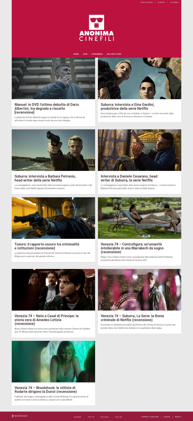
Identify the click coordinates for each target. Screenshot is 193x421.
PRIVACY (178, 416)
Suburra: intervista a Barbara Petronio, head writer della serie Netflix (45, 178)
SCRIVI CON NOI (146, 2)
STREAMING (97, 54)
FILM (85, 54)
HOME (76, 54)
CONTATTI (161, 2)
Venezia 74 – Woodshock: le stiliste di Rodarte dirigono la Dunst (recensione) (46, 390)
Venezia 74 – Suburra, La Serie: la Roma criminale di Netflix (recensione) (132, 318)
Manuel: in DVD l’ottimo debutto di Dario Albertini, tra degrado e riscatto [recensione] (47, 108)
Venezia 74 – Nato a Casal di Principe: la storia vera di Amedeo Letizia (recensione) (47, 320)
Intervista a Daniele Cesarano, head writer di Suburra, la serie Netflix (129, 178)
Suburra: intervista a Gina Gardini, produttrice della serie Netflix (127, 107)
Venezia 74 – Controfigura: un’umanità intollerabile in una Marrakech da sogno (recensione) (132, 248)
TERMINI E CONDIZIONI (150, 416)
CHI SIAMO (174, 2)
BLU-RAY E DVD (114, 54)
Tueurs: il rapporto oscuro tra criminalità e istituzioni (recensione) (47, 246)
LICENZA (167, 416)
